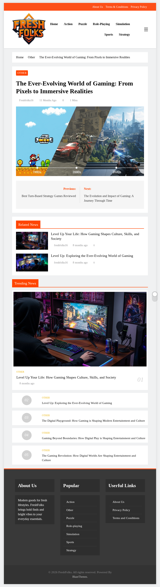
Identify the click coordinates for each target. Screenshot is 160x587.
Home (54, 24)
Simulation (123, 24)
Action (68, 24)
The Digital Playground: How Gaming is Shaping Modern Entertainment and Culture (93, 420)
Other (22, 73)
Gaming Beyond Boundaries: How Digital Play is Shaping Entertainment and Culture (93, 438)
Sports (108, 34)
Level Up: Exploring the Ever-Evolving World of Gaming (92, 256)
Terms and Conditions (126, 518)
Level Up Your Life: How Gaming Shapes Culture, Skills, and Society (66, 377)
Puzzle (82, 24)
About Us (97, 6)
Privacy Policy (139, 6)
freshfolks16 (26, 100)
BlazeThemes (79, 576)
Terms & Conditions (117, 6)
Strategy (124, 34)
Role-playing (101, 24)
